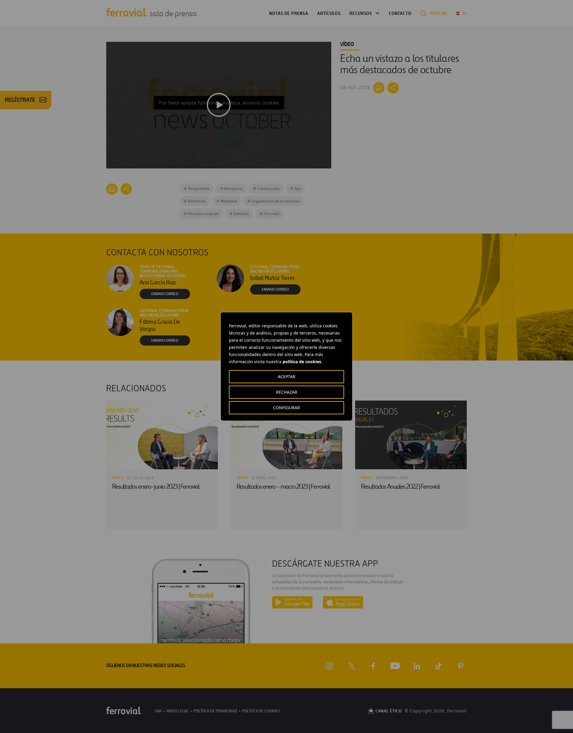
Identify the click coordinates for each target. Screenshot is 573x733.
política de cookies (302, 361)
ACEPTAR (286, 376)
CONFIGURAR (286, 407)
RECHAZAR (286, 392)
